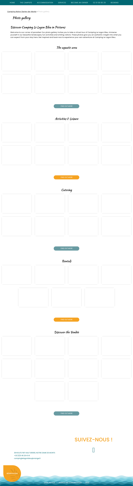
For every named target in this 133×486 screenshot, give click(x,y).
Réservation (12, 473)
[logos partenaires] (27, 468)
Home (12, 3)
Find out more (67, 106)
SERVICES (62, 3)
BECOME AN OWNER (79, 3)
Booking (114, 3)
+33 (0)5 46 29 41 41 (22, 455)
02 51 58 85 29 (99, 3)
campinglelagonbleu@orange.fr (27, 458)
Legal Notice (49, 483)
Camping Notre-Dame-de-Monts (21, 11)
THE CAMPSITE (26, 3)
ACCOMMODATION (45, 3)
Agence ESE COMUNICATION (70, 483)
